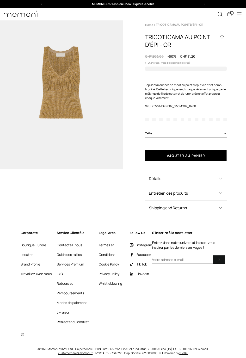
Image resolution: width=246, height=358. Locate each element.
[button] (123, 4)
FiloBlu (183, 353)
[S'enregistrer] (219, 259)
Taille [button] (148, 133)
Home (149, 25)
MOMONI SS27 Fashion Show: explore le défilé (123, 4)
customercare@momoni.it (75, 353)
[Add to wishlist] (222, 37)
